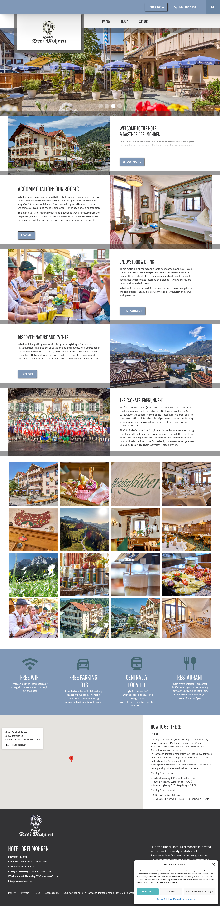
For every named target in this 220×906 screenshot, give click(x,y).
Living (105, 21)
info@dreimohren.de (20, 881)
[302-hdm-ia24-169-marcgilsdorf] (186, 618)
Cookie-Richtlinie (164, 899)
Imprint (12, 892)
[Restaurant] (186, 484)
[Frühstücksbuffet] (186, 574)
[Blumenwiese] (33, 575)
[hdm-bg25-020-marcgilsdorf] (135, 618)
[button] (213, 864)
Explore (143, 21)
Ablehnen (171, 891)
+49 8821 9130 (185, 7)
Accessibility (52, 892)
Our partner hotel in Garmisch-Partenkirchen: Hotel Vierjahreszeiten (102, 892)
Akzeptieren (147, 891)
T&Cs (37, 892)
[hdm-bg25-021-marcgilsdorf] (84, 618)
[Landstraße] (84, 529)
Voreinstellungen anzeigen (199, 891)
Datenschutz (178, 899)
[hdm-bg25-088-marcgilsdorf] (33, 618)
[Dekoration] (33, 529)
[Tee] (84, 574)
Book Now (156, 7)
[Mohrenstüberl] (135, 484)
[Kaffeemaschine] (135, 574)
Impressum (190, 899)
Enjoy (123, 21)
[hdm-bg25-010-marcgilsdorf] (33, 484)
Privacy (25, 892)
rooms (26, 235)
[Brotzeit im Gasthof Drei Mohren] (84, 484)
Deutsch (213, 7)
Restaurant (132, 310)
